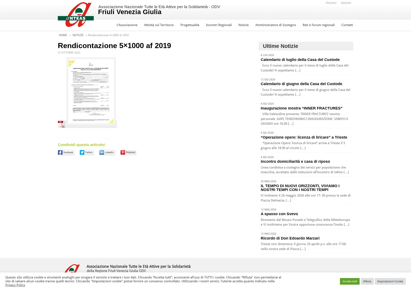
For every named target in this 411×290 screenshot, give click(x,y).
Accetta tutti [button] (349, 281)
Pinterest (130, 152)
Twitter (89, 152)
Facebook (68, 152)
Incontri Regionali (219, 25)
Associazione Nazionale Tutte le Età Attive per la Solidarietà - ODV (159, 10)
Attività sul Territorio (159, 25)
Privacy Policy (15, 285)
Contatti (347, 25)
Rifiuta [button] (367, 281)
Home (63, 35)
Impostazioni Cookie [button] (390, 281)
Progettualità (189, 25)
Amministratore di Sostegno (275, 25)
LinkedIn (109, 152)
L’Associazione (127, 25)
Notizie (243, 25)
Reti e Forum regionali (319, 25)
